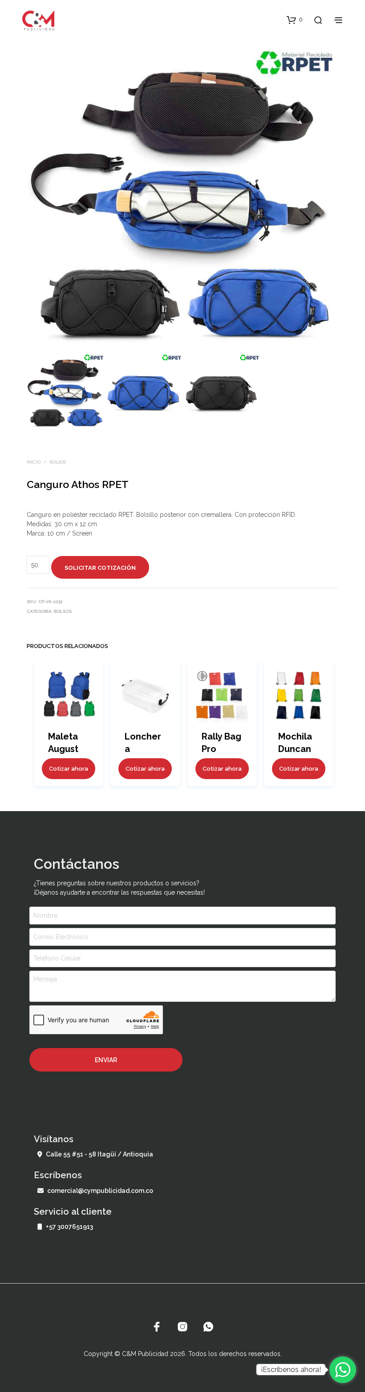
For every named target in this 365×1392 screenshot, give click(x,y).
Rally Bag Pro (221, 742)
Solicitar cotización (100, 567)
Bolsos (57, 462)
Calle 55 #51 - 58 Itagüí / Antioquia (99, 1154)
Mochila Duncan (295, 742)
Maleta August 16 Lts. (63, 749)
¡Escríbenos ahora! (291, 1369)
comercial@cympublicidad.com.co (100, 1190)
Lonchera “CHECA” (143, 749)
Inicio (34, 462)
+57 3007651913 (69, 1226)
